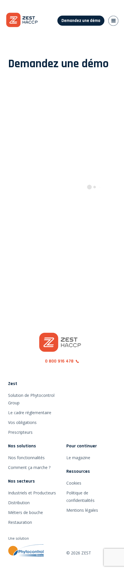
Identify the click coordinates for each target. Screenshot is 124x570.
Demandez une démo (80, 20)
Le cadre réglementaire (29, 412)
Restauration (20, 522)
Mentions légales (82, 510)
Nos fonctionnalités (26, 457)
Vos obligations (22, 422)
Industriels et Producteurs (32, 493)
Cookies (73, 483)
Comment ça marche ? (29, 467)
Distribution (19, 502)
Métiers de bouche (25, 512)
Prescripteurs (20, 432)
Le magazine (78, 457)
